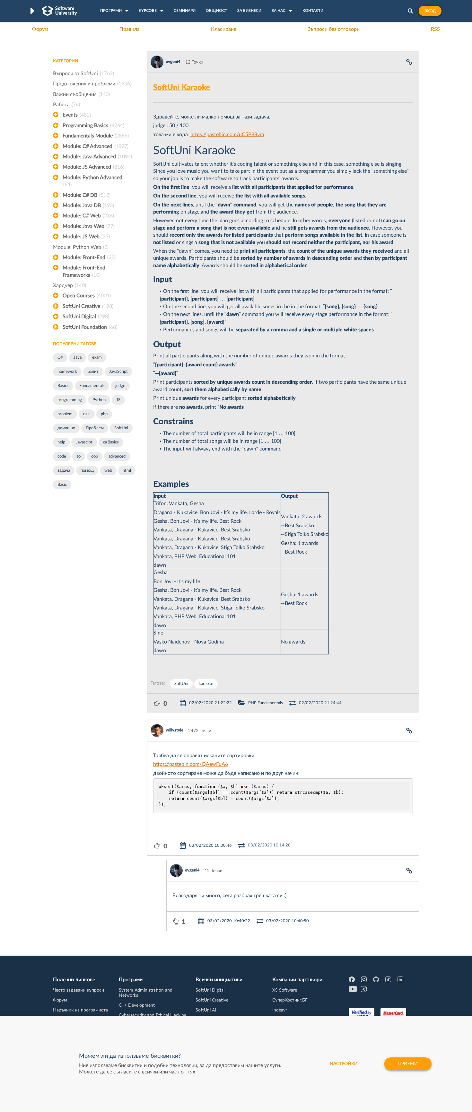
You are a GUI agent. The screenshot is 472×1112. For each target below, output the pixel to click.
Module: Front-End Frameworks (84, 271)
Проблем (95, 428)
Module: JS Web (86, 236)
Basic (62, 485)
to (79, 456)
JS (118, 400)
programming (69, 400)
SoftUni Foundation (90, 327)
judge (120, 386)
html (127, 470)
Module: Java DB (88, 205)
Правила (129, 29)
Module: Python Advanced (92, 181)
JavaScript (118, 372)
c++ (86, 414)
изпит (93, 372)
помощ (87, 470)
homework (67, 372)
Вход (430, 11)
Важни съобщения (81, 94)
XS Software (284, 990)
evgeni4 (173, 62)
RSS (435, 29)
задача (63, 470)
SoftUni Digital (86, 316)
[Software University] (59, 11)
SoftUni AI (206, 1010)
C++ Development (137, 1005)
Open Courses (87, 295)
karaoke (206, 684)
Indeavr (279, 1010)
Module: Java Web (89, 226)
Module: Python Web (81, 247)
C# (60, 357)
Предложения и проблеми (92, 83)
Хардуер (69, 285)
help (61, 442)
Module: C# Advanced (95, 146)
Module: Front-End (89, 257)
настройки (344, 1064)
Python (99, 400)
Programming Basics (93, 125)
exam (97, 357)
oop (94, 456)
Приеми (408, 1064)
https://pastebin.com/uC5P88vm (227, 134)
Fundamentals (92, 386)
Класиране (223, 29)
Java (78, 357)
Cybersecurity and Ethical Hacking (152, 1015)
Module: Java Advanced (97, 156)
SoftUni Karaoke (181, 88)
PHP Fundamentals (265, 703)
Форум (40, 29)
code (61, 456)
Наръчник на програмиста (80, 1010)
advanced (117, 456)
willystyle (174, 730)
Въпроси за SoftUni (83, 73)
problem (65, 414)
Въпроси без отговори (333, 29)
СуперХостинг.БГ (290, 1000)
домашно (66, 428)
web (108, 470)
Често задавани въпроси (78, 990)
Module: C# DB (86, 195)
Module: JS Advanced (93, 167)
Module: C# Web (88, 215)
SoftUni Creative (88, 306)
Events (77, 115)
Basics (63, 386)
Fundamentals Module (96, 135)
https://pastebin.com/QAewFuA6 (190, 764)
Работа (66, 104)
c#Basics (111, 442)
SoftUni (121, 428)
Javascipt (84, 442)
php (104, 414)
